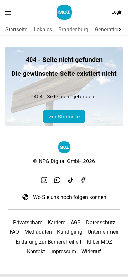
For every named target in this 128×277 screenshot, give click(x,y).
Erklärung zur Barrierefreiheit (48, 242)
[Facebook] (83, 180)
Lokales (43, 29)
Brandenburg (73, 29)
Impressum (63, 251)
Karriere (56, 222)
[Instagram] (44, 180)
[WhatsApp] (57, 180)
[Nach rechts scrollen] (119, 29)
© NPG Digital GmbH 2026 (64, 161)
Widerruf (91, 251)
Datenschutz (100, 222)
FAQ (14, 232)
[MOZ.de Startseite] (64, 12)
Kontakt (36, 251)
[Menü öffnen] (8, 13)
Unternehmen (103, 232)
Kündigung (69, 232)
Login (117, 12)
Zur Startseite (64, 117)
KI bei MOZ (99, 242)
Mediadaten (38, 232)
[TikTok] (70, 180)
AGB (76, 222)
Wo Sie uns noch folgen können (69, 197)
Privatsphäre (27, 222)
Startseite (16, 29)
